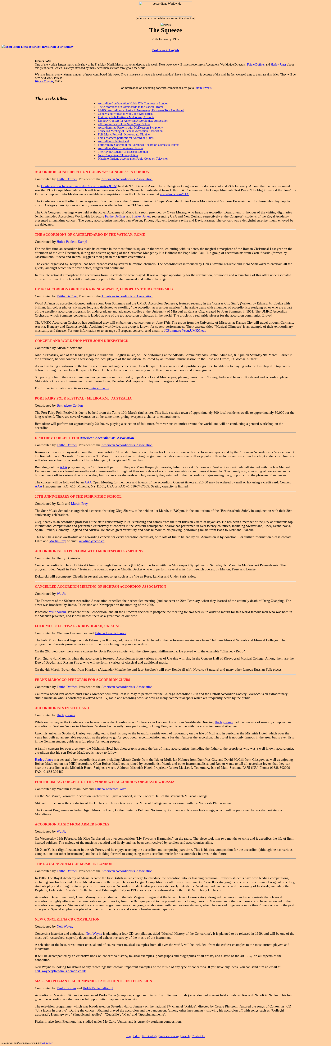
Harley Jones (278, 64)
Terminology (149, 1036)
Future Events (203, 87)
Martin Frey (79, 503)
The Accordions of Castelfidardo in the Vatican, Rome (130, 106)
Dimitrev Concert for (111, 120)
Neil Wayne (65, 926)
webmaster (46, 1042)
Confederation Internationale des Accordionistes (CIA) (79, 186)
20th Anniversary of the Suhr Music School (124, 124)
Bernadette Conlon (70, 405)
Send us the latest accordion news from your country (39, 46)
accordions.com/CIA (174, 194)
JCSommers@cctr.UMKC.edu (185, 330)
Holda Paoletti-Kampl (72, 242)
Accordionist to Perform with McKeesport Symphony (130, 127)
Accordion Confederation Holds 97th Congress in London (133, 103)
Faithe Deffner (256, 64)
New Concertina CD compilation (118, 155)
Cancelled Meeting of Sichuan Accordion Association (130, 131)
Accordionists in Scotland (113, 141)
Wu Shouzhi (57, 612)
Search (185, 1036)
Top (128, 1036)
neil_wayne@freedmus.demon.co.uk (60, 971)
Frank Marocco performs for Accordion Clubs (125, 137)
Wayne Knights (44, 81)
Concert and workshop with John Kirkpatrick (125, 113)
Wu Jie (61, 594)
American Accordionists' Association (146, 120)
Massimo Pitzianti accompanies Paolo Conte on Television (133, 158)
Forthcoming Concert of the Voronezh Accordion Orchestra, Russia (138, 144)
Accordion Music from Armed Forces (120, 148)
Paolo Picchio (66, 988)
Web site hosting (169, 1036)
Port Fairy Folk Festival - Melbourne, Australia (126, 117)
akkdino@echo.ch (91, 541)
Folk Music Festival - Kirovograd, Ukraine (124, 134)
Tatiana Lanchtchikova (110, 633)
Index (136, 1036)
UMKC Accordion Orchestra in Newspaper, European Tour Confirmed (141, 110)
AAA (63, 467)
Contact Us (198, 1036)
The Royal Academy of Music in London (123, 151)
